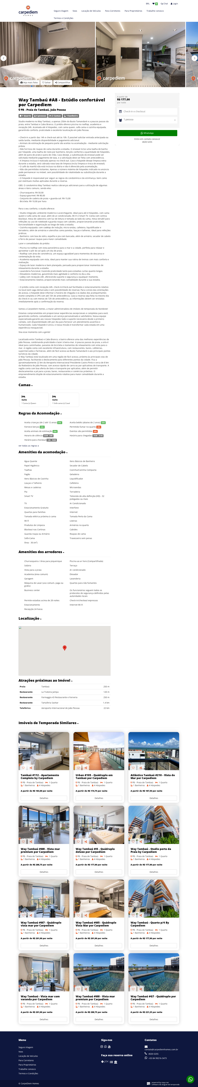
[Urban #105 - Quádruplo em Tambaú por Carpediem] (98, 751)
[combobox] (150, 120)
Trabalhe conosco (155, 10)
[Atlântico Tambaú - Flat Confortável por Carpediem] (153, 751)
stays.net (165, 1082)
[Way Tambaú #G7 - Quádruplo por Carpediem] (153, 972)
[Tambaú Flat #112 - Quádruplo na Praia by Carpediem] (44, 751)
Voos (75, 10)
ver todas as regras (28, 445)
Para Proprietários (133, 10)
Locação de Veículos (91, 10)
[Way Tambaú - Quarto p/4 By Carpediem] (153, 899)
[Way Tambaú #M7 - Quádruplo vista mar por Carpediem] (44, 899)
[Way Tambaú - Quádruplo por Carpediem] (153, 825)
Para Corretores (112, 10)
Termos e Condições (63, 18)
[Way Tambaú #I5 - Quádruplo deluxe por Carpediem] (98, 825)
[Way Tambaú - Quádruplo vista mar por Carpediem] (44, 825)
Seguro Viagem (61, 10)
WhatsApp (148, 132)
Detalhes (44, 798)
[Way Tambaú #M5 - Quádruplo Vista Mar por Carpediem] (98, 899)
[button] (194, 58)
